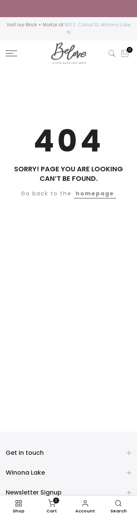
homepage (95, 193)
